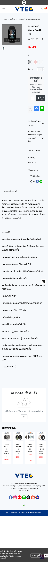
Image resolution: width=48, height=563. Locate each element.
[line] (24, 497)
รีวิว (24, 417)
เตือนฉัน (42, 98)
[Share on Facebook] (37, 181)
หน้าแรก (5, 19)
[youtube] (20, 497)
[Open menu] (3, 9)
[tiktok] (28, 497)
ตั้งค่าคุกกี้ (36, 555)
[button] (42, 9)
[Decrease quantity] (38, 69)
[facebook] (11, 497)
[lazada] (37, 497)
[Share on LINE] (40, 181)
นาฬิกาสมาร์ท (21, 19)
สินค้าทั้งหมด (12, 19)
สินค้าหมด (30, 109)
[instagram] (15, 497)
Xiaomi (37, 150)
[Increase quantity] (43, 69)
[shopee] (33, 497)
